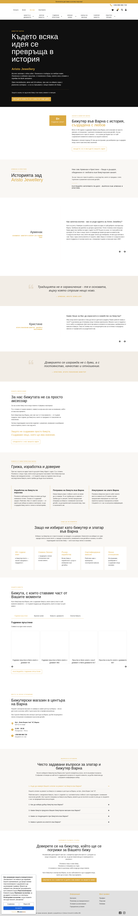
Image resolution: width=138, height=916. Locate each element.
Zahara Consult (67, 913)
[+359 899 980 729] (12, 736)
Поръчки (102, 901)
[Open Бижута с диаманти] (33, 16)
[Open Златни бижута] (47, 16)
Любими (102, 904)
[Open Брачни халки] (75, 16)
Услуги (15, 10)
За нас (32, 10)
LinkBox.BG (77, 913)
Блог (24, 10)
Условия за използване (78, 904)
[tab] (21, 616)
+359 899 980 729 (21, 734)
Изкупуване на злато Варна (105, 490)
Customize (11, 904)
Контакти (42, 10)
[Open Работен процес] (114, 16)
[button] (120, 252)
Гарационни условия (77, 906)
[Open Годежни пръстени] (61, 16)
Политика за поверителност (79, 901)
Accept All (18, 908)
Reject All (27, 904)
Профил (102, 898)
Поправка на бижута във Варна (68, 490)
